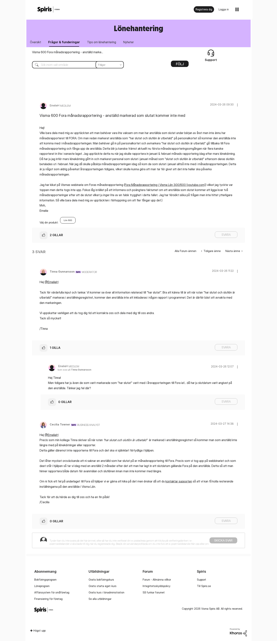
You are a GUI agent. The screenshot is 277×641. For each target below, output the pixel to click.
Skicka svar (223, 540)
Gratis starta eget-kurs (102, 586)
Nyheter (128, 42)
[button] (237, 105)
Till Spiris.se (204, 586)
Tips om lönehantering (101, 42)
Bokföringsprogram (45, 579)
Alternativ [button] (180, 65)
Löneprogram (42, 586)
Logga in (224, 9)
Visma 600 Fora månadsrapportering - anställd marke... (67, 52)
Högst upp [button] (39, 630)
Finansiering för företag (48, 598)
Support (201, 579)
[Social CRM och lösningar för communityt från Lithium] (238, 632)
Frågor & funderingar (64, 42)
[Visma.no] (48, 9)
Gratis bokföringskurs (101, 579)
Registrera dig (204, 9)
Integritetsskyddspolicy (156, 586)
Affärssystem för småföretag (51, 592)
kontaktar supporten (178, 481)
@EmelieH (51, 282)
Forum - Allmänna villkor (157, 579)
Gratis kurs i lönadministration (106, 592)
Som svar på (74, 369)
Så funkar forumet (154, 592)
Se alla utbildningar (100, 598)
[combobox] (75, 64)
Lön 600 (68, 220)
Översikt (35, 42)
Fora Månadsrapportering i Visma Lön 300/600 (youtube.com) (165, 185)
